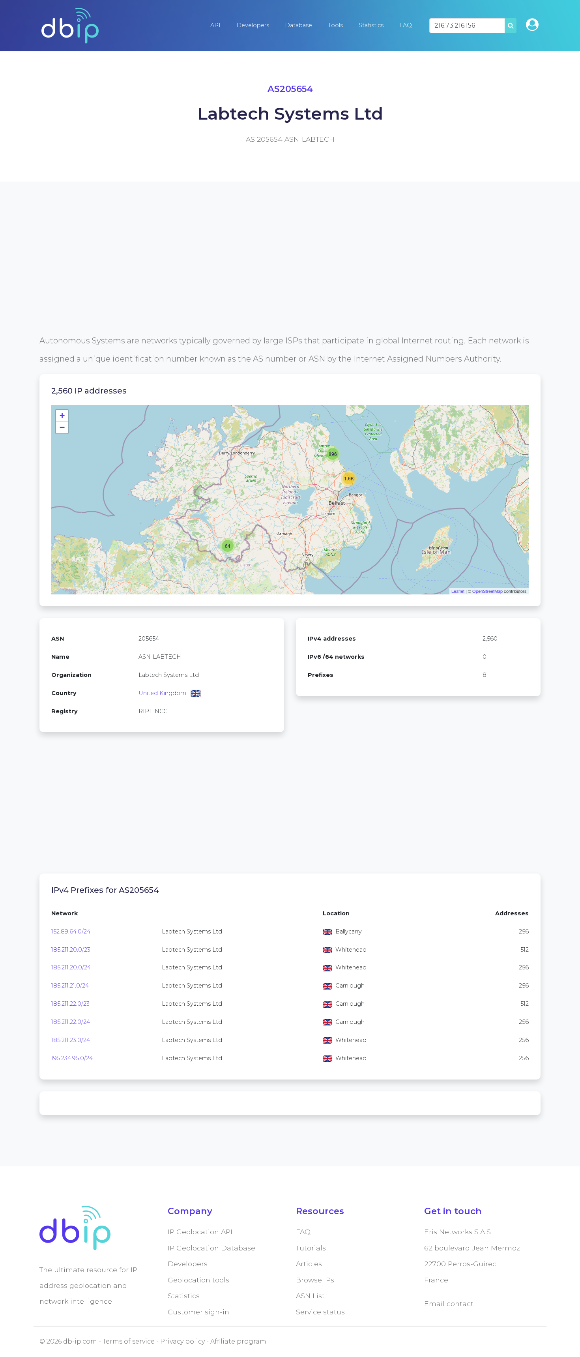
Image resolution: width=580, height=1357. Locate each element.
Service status (320, 1312)
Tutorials (311, 1248)
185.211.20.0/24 (71, 967)
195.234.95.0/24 (72, 1058)
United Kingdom (162, 693)
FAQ (405, 25)
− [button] (62, 427)
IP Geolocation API (200, 1232)
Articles (309, 1264)
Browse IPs (315, 1280)
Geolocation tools (198, 1280)
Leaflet (457, 591)
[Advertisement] (276, 276)
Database (298, 25)
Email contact (448, 1303)
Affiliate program (238, 1341)
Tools (335, 25)
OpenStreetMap (487, 591)
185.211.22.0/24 (70, 1021)
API (215, 25)
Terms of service (129, 1341)
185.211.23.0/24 (70, 1040)
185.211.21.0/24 (70, 985)
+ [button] (62, 415)
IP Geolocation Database (211, 1248)
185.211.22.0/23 (70, 1003)
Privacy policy (182, 1341)
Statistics (371, 25)
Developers (252, 25)
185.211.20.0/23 (70, 949)
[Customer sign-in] (532, 24)
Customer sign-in (198, 1312)
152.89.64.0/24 (70, 931)
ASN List (310, 1295)
